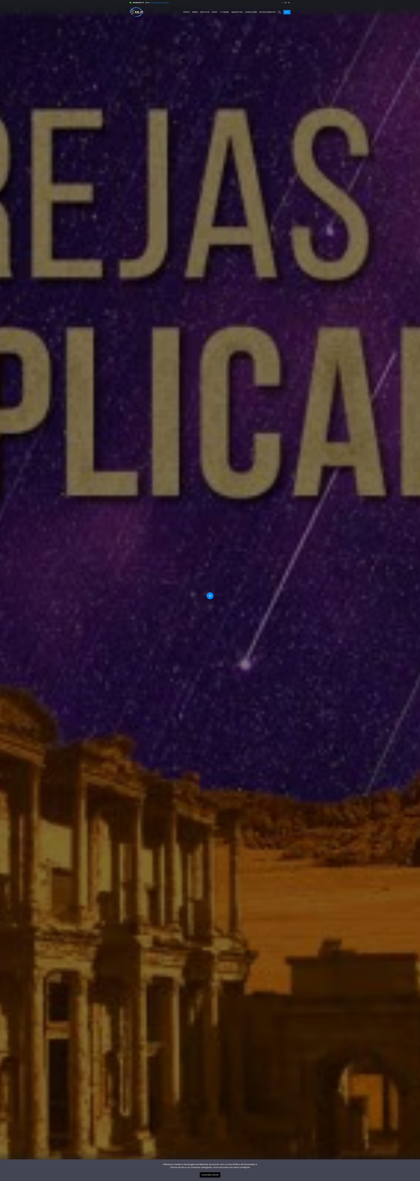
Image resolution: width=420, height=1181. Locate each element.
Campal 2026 (251, 12)
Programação (156, 3)
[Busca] (279, 12)
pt (282, 3)
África (147, 3)
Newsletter (236, 12)
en (285, 3)
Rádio (214, 12)
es (289, 3)
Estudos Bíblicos (267, 12)
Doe (287, 12)
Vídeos (186, 12)
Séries (195, 12)
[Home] (170, 12)
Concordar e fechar (210, 1175)
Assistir (166, 3)
